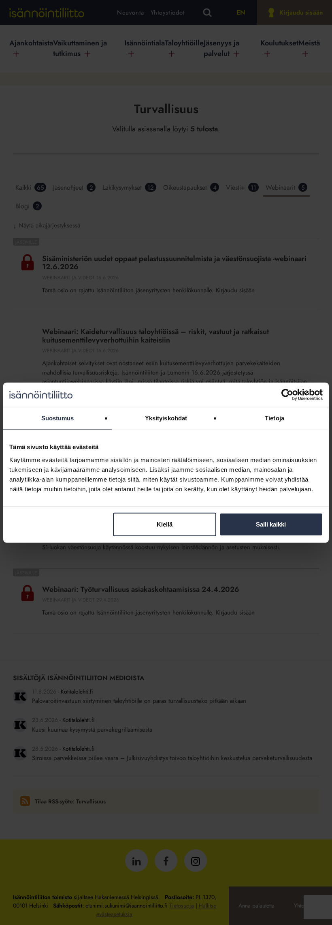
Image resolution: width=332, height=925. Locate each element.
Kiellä (164, 523)
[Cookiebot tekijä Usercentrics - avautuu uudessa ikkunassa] (287, 395)
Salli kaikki (271, 523)
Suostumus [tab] (57, 418)
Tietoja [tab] (274, 418)
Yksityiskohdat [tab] (166, 418)
